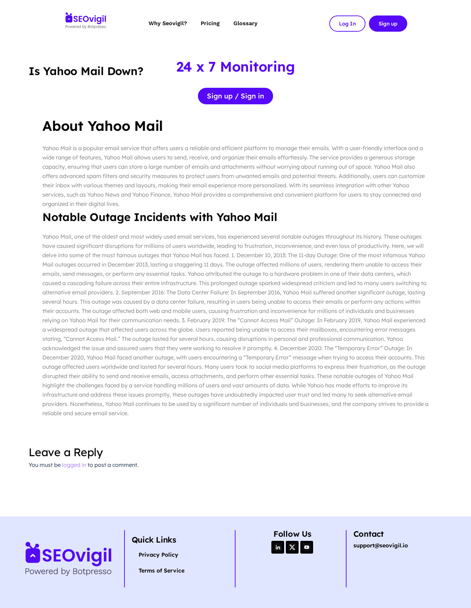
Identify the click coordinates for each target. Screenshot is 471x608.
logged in (74, 464)
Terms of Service (161, 570)
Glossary (245, 23)
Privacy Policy (158, 554)
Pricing (210, 23)
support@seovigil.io (380, 545)
